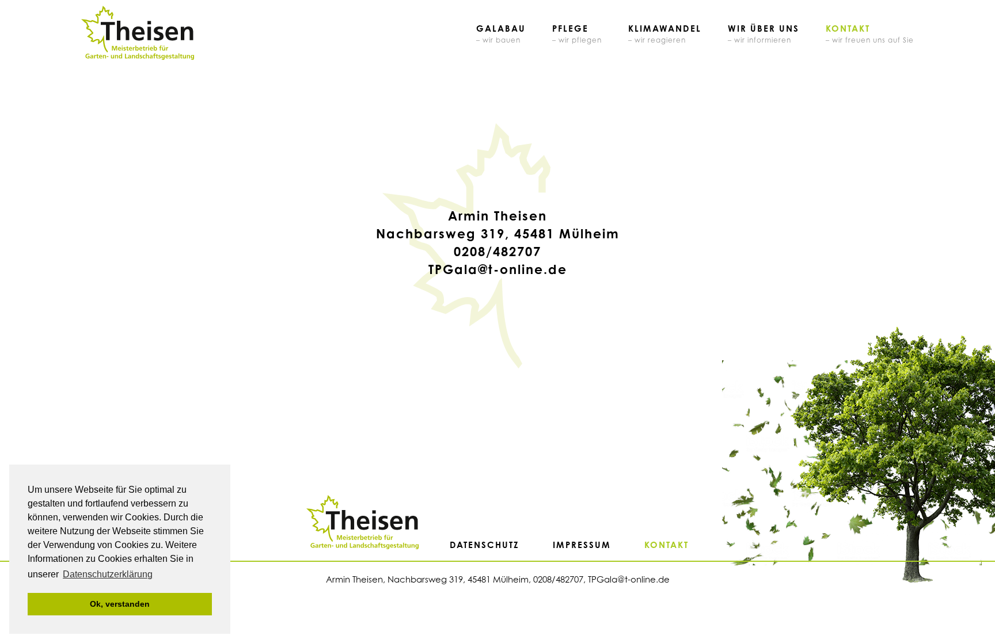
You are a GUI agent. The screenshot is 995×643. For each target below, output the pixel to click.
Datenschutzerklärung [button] (108, 574)
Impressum (582, 544)
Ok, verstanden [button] (120, 603)
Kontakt (870, 33)
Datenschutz (484, 544)
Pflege (577, 33)
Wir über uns (763, 33)
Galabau (501, 33)
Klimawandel (664, 33)
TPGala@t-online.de (497, 269)
